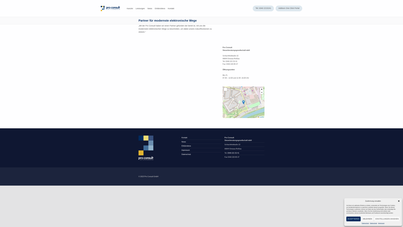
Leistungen (140, 8)
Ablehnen (367, 219)
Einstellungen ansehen (387, 219)
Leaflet (261, 117)
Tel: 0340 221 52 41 (230, 61)
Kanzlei (130, 8)
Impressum (381, 223)
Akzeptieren (353, 219)
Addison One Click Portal (288, 8)
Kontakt (171, 8)
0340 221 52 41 (233, 153)
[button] (399, 201)
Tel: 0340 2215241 (263, 8)
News (149, 8)
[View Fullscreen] (225, 89)
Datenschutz (365, 223)
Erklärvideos (160, 8)
